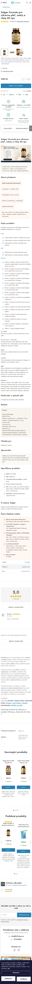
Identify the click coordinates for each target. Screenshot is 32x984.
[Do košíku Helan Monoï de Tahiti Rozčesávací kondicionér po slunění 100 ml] (23, 851)
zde (8, 968)
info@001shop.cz (17, 936)
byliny (22, 701)
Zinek (2, 233)
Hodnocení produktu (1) (22, 128)
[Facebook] (14, 950)
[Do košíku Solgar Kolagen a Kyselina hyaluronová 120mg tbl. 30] (8, 850)
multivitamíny (16, 703)
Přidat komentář (16, 641)
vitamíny (16, 701)
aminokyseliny (5, 705)
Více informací (5, 63)
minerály (10, 701)
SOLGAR (29, 91)
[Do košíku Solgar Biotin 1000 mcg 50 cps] (8, 787)
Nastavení (16, 973)
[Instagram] (19, 950)
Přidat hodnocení (16, 607)
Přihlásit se (24, 915)
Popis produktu (8, 128)
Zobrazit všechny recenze (19, 885)
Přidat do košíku (16, 86)
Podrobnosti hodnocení (23, 21)
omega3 (24, 703)
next (30, 778)
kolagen (8, 703)
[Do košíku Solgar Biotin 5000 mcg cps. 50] (23, 787)
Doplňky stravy (26, 567)
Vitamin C (3, 258)
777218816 (17, 939)
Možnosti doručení (8, 71)
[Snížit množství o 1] (23, 79)
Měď (2, 248)
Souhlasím (23, 979)
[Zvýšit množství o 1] (28, 79)
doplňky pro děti (16, 705)
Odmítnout (8, 979)
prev (1, 778)
